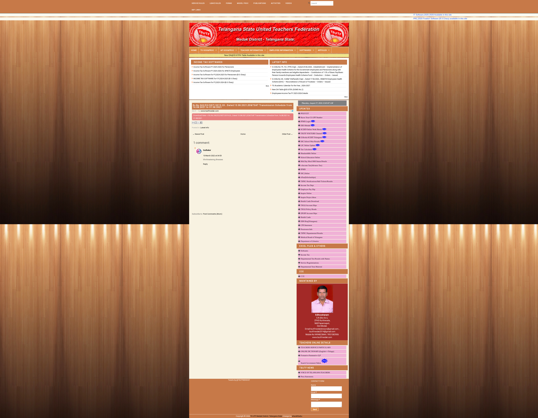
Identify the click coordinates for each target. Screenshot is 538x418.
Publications (259, 3)
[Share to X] (198, 122)
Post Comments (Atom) (212, 214)
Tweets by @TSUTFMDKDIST (239, 380)
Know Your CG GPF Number (311, 117)
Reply (205, 164)
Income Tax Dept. (307, 185)
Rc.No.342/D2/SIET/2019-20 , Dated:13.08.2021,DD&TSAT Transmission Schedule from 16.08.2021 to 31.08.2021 (242, 106)
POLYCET (305, 113)
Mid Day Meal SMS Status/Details (314, 161)
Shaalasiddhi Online (308, 153)
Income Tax (305, 255)
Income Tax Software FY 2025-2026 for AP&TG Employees (216, 71)
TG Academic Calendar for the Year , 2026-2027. (291, 85)
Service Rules (198, 3)
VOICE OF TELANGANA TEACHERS (315, 372)
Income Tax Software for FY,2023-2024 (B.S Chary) (213, 82)
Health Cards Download (310, 201)
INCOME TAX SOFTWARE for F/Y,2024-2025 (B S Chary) (215, 78)
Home (194, 50)
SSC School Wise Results (310, 141)
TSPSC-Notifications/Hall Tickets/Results (317, 181)
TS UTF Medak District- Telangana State (266, 416)
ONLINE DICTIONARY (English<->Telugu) (317, 351)
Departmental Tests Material (311, 267)
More (267, 86)
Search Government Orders (311, 363)
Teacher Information (252, 50)
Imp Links (196, 10)
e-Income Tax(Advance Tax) (311, 165)
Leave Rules (215, 3)
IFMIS (303, 169)
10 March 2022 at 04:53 (212, 156)
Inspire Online (306, 193)
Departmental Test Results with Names (315, 259)
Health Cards (306, 217)
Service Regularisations (310, 263)
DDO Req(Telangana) (309, 221)
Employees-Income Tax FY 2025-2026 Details (290, 93)
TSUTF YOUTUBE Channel (311, 133)
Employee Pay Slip (308, 189)
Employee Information (281, 50)
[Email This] (193, 122)
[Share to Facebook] (201, 122)
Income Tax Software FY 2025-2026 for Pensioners (213, 67)
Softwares (305, 50)
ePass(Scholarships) (308, 177)
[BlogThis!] (195, 122)
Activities (275, 3)
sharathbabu (297, 416)
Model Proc (242, 3)
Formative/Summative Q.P (311, 355)
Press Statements (307, 377)
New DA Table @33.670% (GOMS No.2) (287, 89)
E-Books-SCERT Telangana (311, 137)
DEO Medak (305, 125)
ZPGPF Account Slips (309, 213)
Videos (289, 3)
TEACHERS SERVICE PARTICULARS (316, 347)
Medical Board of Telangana (311, 237)
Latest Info (204, 128)
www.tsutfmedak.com (210, 111)
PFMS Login (305, 121)
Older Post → (287, 134)
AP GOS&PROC (227, 50)
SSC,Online (305, 173)
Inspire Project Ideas (308, 197)
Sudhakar (207, 150)
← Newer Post (198, 134)
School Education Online (310, 157)
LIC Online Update (308, 145)
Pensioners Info (306, 229)
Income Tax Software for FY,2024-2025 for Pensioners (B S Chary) (219, 75)
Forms (229, 3)
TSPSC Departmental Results (312, 233)
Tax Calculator (306, 149)
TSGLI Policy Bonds (308, 209)
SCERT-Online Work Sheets (311, 129)
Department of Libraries (310, 241)
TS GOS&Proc (207, 50)
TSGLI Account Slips (309, 205)
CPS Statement (306, 225)
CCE (302, 276)
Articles (322, 50)
